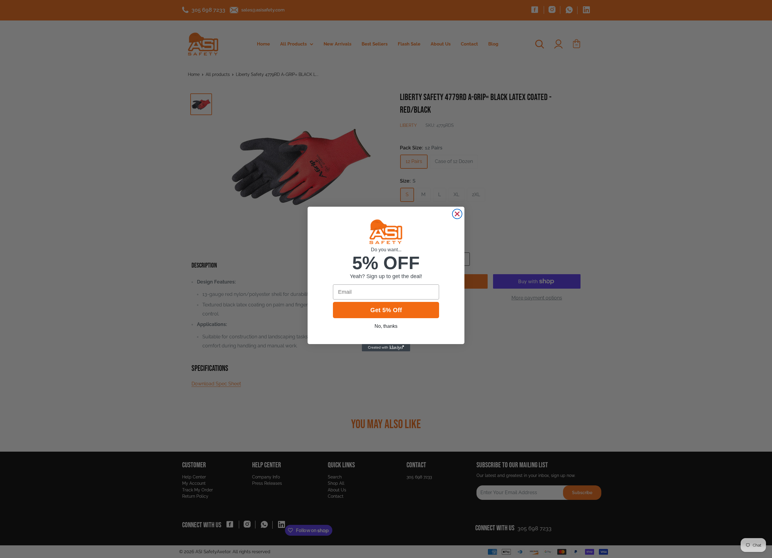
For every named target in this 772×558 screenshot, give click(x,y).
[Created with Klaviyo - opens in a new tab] (386, 347)
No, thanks (386, 326)
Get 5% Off (386, 310)
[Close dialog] (457, 214)
